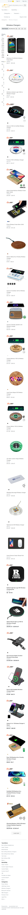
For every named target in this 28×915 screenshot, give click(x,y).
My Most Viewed (13, 28)
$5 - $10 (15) (3, 73)
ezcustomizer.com (13, 906)
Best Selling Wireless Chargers (9, 851)
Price (3, 61)
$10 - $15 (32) (3, 82)
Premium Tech (5, 894)
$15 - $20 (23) (3, 90)
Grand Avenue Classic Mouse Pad (15, 555)
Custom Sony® (5, 871)
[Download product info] (24, 28)
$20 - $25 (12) (3, 98)
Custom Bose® (5, 877)
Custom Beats (5, 869)
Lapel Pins (4, 897)
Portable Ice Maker (6, 875)
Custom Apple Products (7, 866)
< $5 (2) (3, 66)
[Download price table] (22, 28)
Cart (11, 1)
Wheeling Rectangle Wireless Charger (16, 492)
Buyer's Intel (23, 17)
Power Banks (5, 884)
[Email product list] (16, 28)
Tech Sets (4, 856)
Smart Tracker (5, 847)
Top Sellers (5, 10)
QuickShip (14, 10)
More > (3, 860)
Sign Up (24, 1)
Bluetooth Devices (6, 890)
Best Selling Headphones (8, 845)
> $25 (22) (3, 103)
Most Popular (5, 28)
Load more (16, 833)
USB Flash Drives (3, 45)
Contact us (7, 17)
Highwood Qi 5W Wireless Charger (15, 524)
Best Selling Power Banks (8, 853)
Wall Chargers (5, 892)
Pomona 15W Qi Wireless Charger (15, 160)
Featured (16, 13)
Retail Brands (5, 849)
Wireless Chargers (6, 888)
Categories (7, 13)
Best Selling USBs (3, 55)
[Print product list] (19, 28)
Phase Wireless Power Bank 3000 (15, 224)
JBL (2, 873)
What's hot (3, 35)
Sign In (18, 1)
